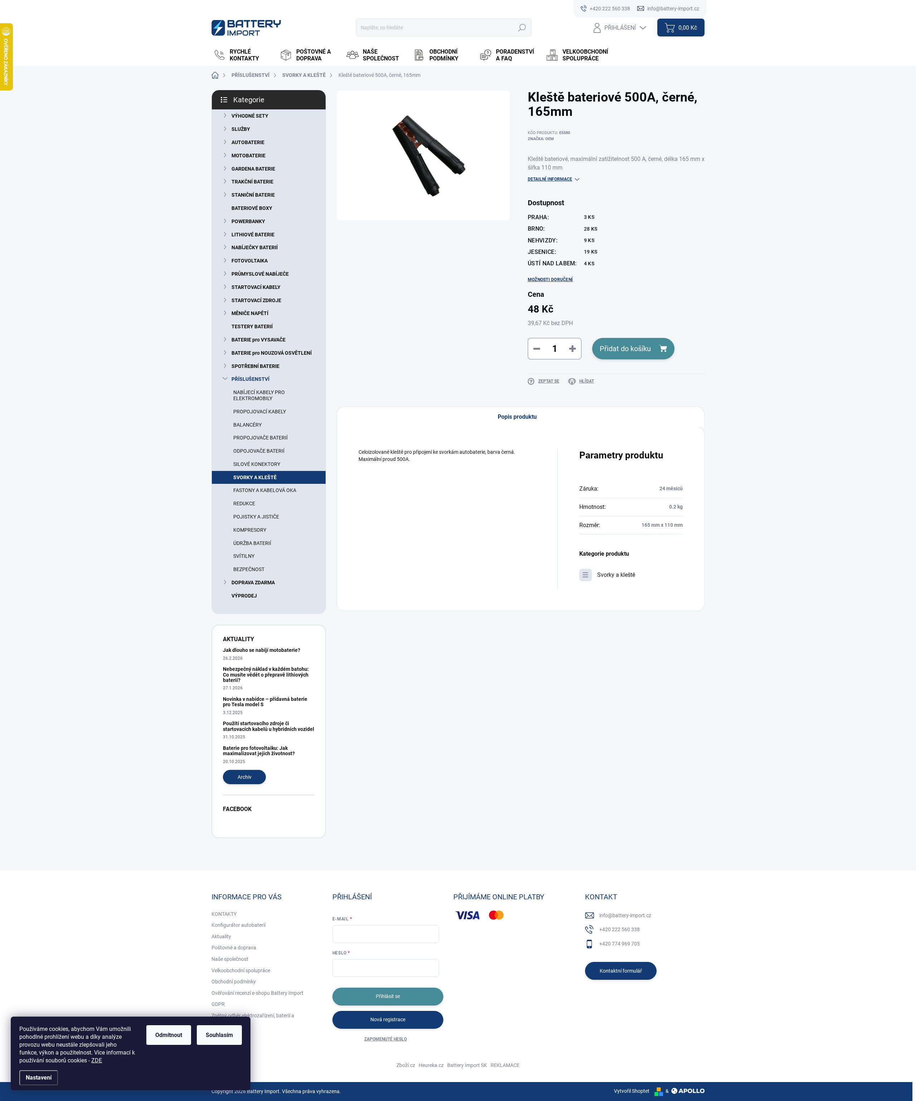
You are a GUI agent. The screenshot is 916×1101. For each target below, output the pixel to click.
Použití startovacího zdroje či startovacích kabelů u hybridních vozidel (268, 726)
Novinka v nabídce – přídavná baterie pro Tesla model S (265, 701)
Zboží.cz (405, 1065)
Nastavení (39, 1077)
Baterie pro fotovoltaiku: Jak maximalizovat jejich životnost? (259, 750)
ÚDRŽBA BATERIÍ (252, 543)
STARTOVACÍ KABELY (256, 287)
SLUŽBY (241, 129)
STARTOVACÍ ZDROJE (256, 300)
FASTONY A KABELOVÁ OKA (264, 490)
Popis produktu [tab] (517, 416)
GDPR (218, 1004)
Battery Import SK (467, 1065)
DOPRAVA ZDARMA (253, 582)
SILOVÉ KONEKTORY (256, 464)
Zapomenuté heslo (385, 1039)
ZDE (96, 1060)
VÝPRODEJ (244, 596)
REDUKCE (244, 503)
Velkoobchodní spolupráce (240, 970)
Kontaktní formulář (621, 971)
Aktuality (221, 936)
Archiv (245, 777)
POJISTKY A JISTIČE (256, 517)
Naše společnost (229, 959)
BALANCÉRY (247, 425)
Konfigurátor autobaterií (238, 925)
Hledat (522, 27)
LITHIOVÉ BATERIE (253, 234)
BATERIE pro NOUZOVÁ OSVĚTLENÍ (272, 353)
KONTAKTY (224, 914)
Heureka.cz (431, 1065)
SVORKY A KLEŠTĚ (255, 477)
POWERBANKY (248, 221)
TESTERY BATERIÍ (252, 326)
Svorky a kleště (616, 574)
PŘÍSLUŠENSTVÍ (250, 379)
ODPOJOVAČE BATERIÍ (258, 451)
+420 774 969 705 (619, 944)
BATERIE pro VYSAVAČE (259, 340)
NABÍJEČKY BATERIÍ (255, 247)
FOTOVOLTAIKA (250, 261)
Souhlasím (219, 1035)
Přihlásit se (388, 996)
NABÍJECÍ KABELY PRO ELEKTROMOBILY (259, 395)
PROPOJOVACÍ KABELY (259, 411)
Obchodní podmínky (233, 981)
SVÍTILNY (243, 556)
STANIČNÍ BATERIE (253, 195)
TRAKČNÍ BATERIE (252, 182)
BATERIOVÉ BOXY (252, 208)
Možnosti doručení (550, 279)
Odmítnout (168, 1035)
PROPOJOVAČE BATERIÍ (260, 438)
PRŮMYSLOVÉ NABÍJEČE (260, 274)
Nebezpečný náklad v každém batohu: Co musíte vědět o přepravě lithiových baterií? (266, 674)
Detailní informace (550, 179)
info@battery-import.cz (625, 915)
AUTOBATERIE (248, 142)
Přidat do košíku (625, 348)
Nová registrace (387, 1019)
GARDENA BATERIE (253, 169)
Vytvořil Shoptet (631, 1091)
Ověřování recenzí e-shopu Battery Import (257, 993)
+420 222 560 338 (619, 929)
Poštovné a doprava (233, 947)
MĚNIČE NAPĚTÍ (250, 313)
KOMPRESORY (249, 530)
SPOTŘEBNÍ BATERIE (255, 366)
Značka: (541, 139)
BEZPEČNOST (248, 569)
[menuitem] (242, 55)
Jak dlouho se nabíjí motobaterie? (261, 650)
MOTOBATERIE (248, 155)
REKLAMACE (505, 1065)
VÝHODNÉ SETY (250, 116)
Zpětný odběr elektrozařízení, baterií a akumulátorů (252, 1019)
